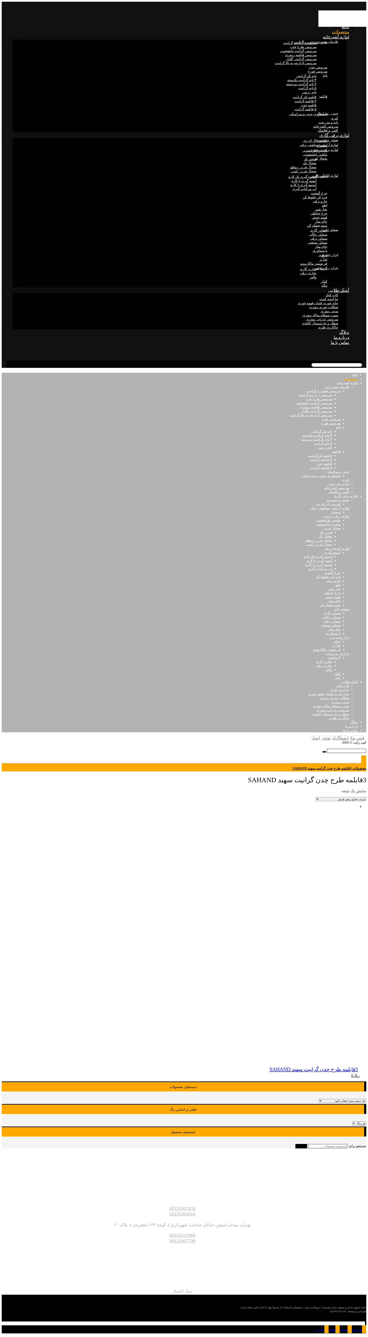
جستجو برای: (357, 1146)
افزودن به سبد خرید (15, 1314)
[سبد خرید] (363, 352)
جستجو (301, 1146)
